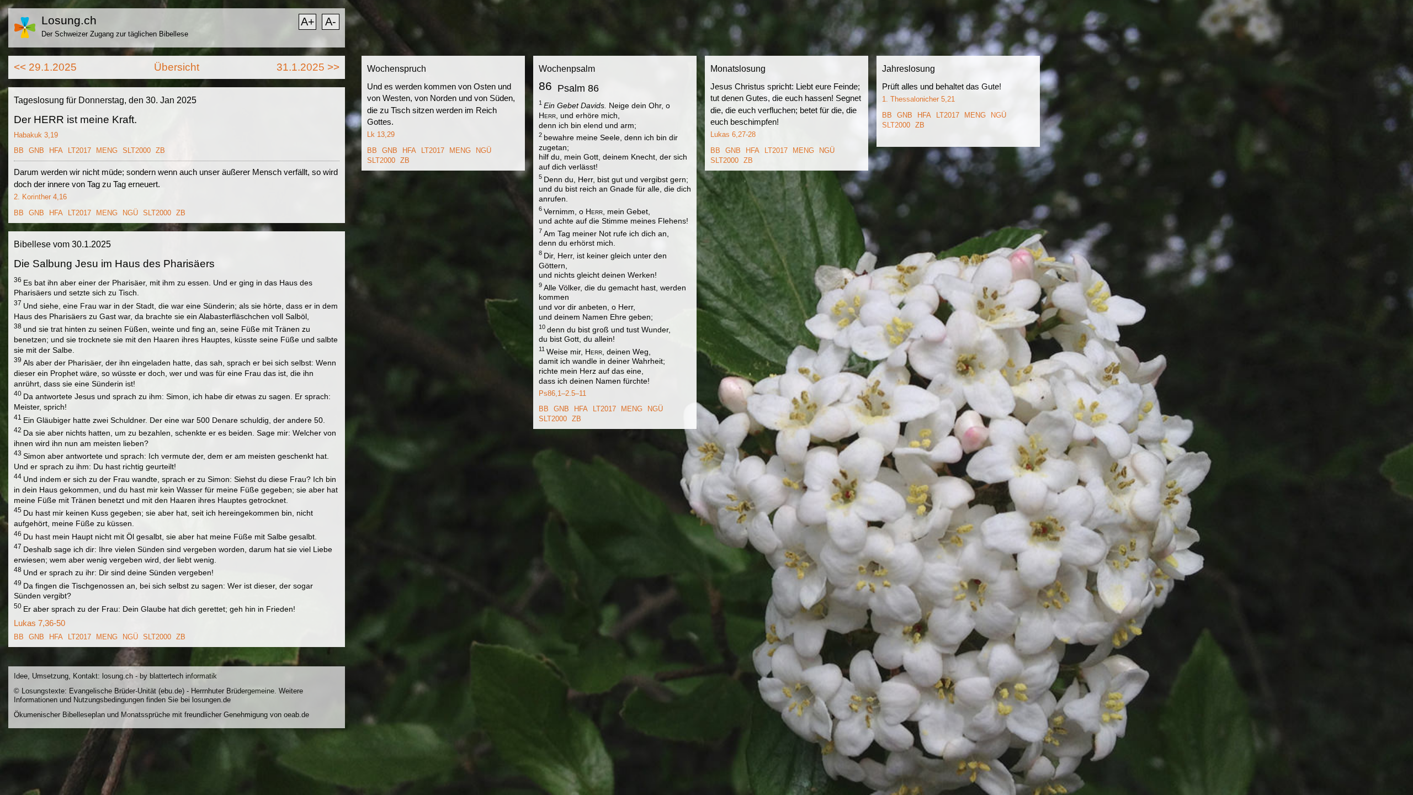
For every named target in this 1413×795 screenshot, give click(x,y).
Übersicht (176, 67)
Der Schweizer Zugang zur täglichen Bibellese (114, 34)
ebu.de (171, 691)
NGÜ (130, 213)
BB (19, 150)
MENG (107, 150)
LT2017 (79, 150)
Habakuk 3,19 (36, 135)
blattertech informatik (183, 676)
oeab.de (296, 715)
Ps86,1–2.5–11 (562, 393)
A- (330, 21)
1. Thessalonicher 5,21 (918, 99)
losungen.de (211, 700)
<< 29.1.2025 (45, 67)
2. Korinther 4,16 (40, 197)
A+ (308, 21)
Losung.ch (69, 20)
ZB (160, 150)
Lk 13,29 (381, 134)
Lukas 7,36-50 (39, 623)
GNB (36, 150)
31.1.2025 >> (308, 67)
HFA (56, 150)
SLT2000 (137, 150)
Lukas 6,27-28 (733, 134)
